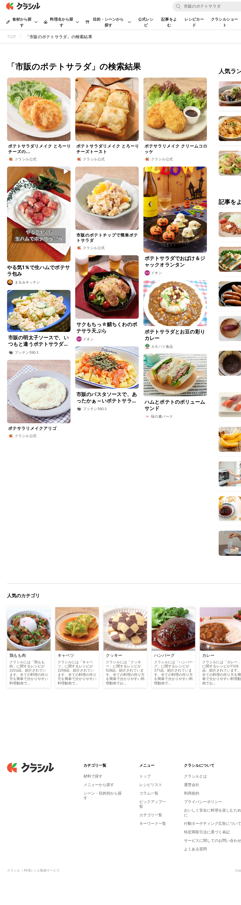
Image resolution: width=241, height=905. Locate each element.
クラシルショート (224, 22)
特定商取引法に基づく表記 (207, 832)
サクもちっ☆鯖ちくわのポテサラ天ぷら (106, 327)
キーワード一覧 (152, 823)
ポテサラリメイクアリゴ (32, 428)
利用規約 (191, 793)
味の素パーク (162, 416)
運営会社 (191, 784)
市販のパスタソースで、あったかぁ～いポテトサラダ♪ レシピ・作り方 (106, 397)
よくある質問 (195, 849)
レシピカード (194, 22)
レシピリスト (150, 784)
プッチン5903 (27, 352)
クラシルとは (195, 776)
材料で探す (93, 776)
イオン (156, 273)
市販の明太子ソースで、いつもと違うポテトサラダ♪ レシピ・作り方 (38, 341)
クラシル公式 (25, 159)
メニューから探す (98, 784)
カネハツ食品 (162, 346)
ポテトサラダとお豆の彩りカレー (175, 335)
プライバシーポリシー (203, 801)
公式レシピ (146, 22)
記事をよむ (169, 22)
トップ (145, 776)
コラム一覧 (148, 793)
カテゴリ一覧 (150, 814)
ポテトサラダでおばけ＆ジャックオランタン (175, 261)
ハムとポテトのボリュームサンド (175, 405)
